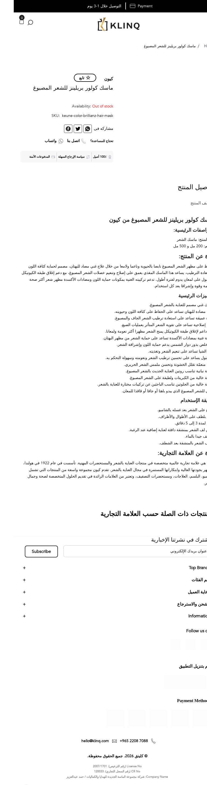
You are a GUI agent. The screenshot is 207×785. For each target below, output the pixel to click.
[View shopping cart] (8, 22)
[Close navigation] (5, 5)
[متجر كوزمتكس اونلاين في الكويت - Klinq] (103, 25)
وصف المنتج (187, 203)
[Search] (15, 22)
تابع (68, 77)
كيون (95, 79)
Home (195, 46)
